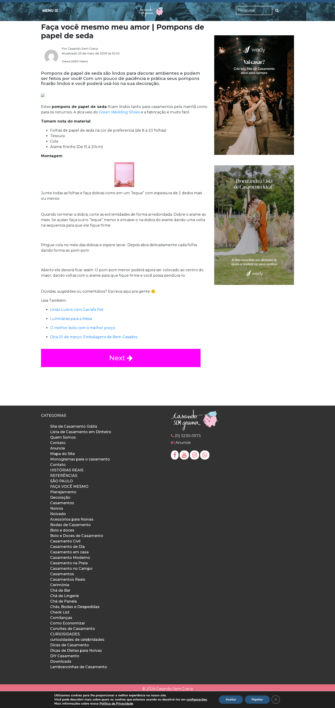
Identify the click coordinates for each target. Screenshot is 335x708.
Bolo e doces (62, 530)
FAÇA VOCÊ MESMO (69, 486)
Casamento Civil (65, 541)
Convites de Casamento (72, 628)
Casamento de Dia (67, 546)
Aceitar (231, 699)
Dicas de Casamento (69, 645)
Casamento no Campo (71, 568)
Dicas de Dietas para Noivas (76, 650)
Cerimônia (59, 585)
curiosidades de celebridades (77, 639)
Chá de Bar (60, 590)
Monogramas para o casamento (80, 459)
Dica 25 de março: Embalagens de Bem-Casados (93, 337)
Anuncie (57, 448)
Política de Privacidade (116, 703)
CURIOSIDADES (65, 634)
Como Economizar (67, 623)
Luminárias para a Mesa (71, 319)
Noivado (58, 514)
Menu (48, 10)
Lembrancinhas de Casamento (78, 667)
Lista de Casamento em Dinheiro (80, 432)
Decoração (60, 497)
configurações (196, 700)
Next (118, 358)
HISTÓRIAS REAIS (66, 470)
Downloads (60, 661)
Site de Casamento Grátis (73, 426)
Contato (58, 443)
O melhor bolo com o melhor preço (82, 328)
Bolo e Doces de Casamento (76, 536)
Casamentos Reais (67, 579)
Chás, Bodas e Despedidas (75, 607)
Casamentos (62, 503)
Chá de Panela (63, 601)
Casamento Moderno (70, 557)
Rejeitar (257, 699)
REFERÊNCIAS (63, 475)
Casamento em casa (69, 552)
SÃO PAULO (61, 481)
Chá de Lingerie (64, 596)
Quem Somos (63, 437)
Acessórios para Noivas (71, 519)
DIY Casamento (64, 656)
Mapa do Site (62, 454)
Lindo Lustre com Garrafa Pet (77, 309)
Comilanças (61, 618)
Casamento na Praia (69, 563)
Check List (60, 612)
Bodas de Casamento (70, 525)
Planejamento (63, 492)
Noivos (56, 508)
